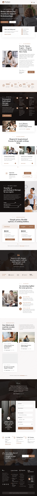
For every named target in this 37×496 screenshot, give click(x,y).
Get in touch (22, 245)
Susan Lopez (8, 350)
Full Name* (20, 403)
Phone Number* (20, 408)
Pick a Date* (20, 422)
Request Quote (8, 444)
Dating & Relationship (22, 475)
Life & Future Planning (22, 484)
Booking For (20, 417)
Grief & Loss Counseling (22, 477)
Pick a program (20, 412)
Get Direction (18, 443)
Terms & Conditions (28, 458)
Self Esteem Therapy (22, 480)
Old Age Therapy (23, 486)
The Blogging (22, 375)
